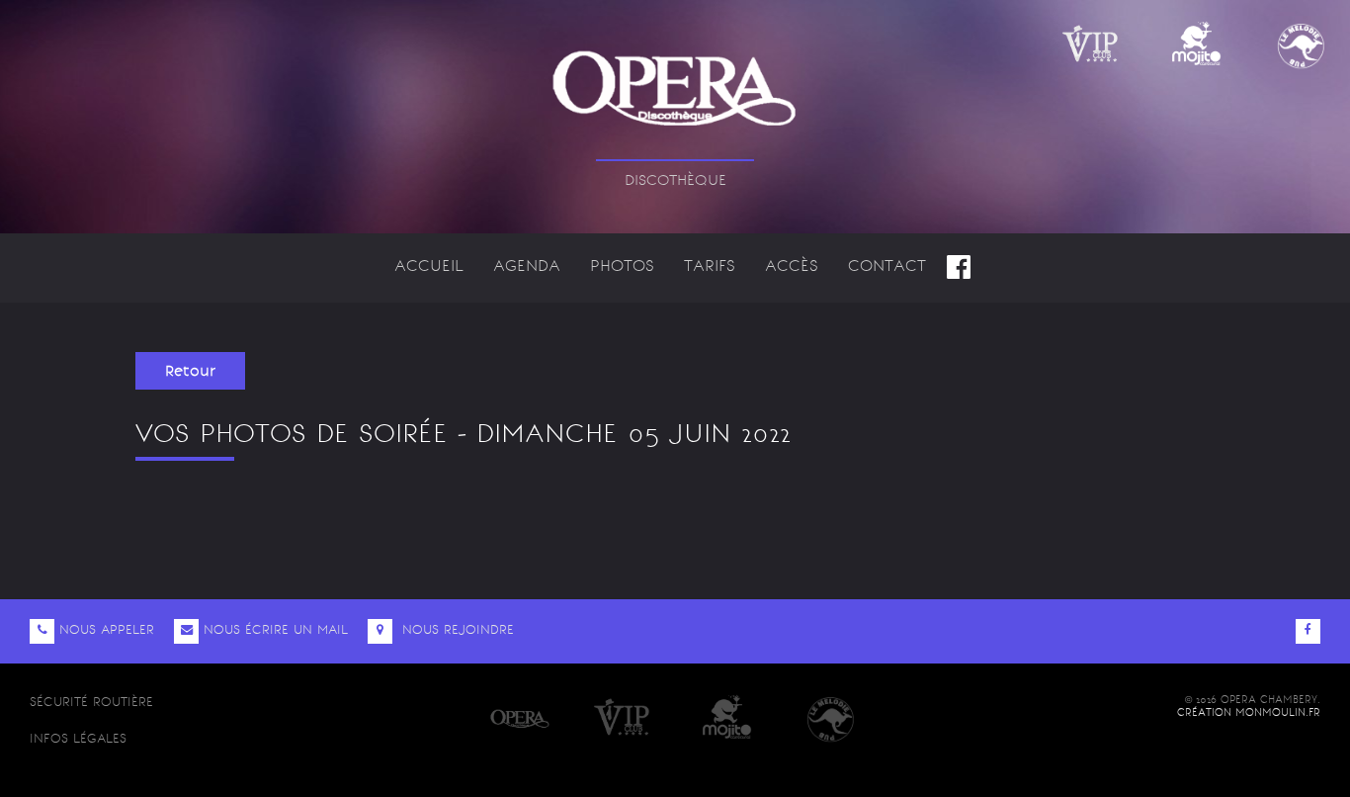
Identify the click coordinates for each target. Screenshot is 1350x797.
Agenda (526, 265)
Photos (622, 265)
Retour (190, 371)
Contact (887, 265)
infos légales (78, 738)
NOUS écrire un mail (276, 629)
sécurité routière (91, 701)
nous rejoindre (455, 629)
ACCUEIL (429, 265)
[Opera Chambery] (675, 76)
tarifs (709, 265)
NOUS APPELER (106, 629)
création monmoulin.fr (1248, 712)
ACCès (791, 265)
